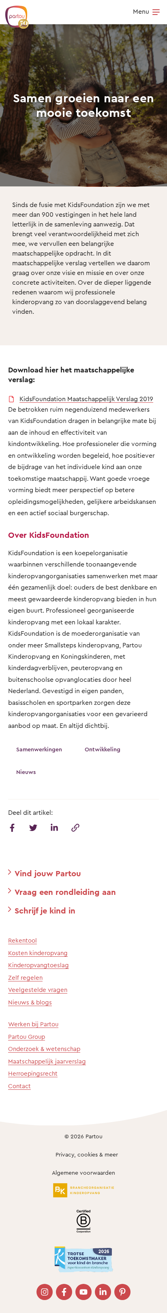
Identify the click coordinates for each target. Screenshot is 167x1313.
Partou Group (26, 1036)
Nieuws (26, 771)
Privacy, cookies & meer (87, 1154)
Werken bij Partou (33, 1024)
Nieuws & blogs (30, 1002)
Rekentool (22, 940)
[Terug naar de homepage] (13, 13)
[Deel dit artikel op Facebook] (12, 828)
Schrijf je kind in (45, 910)
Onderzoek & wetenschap (44, 1049)
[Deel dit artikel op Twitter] (33, 828)
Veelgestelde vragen (37, 990)
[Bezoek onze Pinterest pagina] (122, 1292)
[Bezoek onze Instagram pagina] (44, 1292)
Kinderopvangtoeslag (38, 965)
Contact (19, 1086)
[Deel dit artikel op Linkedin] (54, 828)
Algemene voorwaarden (83, 1172)
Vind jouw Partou (48, 873)
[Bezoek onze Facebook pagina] (64, 1292)
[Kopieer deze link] (75, 828)
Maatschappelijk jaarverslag (47, 1061)
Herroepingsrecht (33, 1073)
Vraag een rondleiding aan (65, 892)
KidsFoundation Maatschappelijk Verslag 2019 (86, 399)
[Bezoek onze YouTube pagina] (83, 1292)
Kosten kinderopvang (38, 953)
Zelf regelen (25, 977)
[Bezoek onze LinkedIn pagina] (103, 1292)
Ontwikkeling (102, 749)
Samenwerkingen (39, 749)
